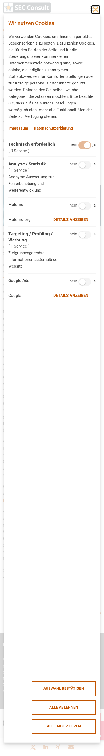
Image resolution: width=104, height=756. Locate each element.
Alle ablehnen (63, 707)
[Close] (96, 10)
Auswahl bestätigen (63, 688)
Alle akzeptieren (64, 726)
